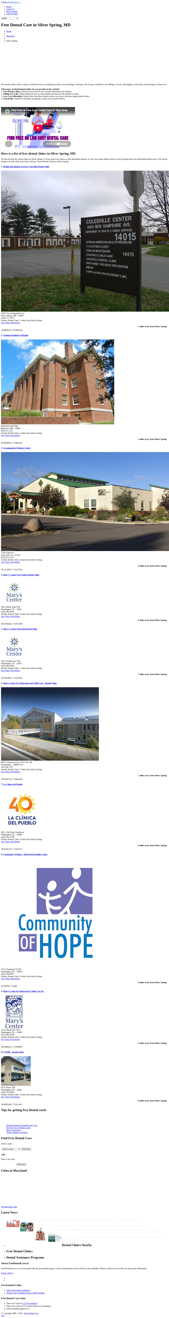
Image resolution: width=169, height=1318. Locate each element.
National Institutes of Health (15, 335)
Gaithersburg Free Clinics (17, 1178)
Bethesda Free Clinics (15, 1190)
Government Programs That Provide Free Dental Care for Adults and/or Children (98, 1235)
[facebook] (6, 1278)
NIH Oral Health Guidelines (18, 1290)
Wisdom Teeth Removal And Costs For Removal (42, 1218)
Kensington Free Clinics (16, 1181)
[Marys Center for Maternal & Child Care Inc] (14, 1027)
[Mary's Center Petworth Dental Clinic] (14, 659)
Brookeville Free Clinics (16, 1200)
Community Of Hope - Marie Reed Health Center (25, 854)
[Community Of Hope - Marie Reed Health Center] (55, 967)
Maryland (10, 36)
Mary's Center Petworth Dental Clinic (20, 629)
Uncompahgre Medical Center (16, 448)
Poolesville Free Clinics (16, 1183)
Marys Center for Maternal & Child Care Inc (23, 991)
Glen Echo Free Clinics (16, 1193)
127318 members (30, 1303)
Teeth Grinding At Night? (17, 1132)
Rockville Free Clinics (15, 1186)
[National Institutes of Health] (57, 423)
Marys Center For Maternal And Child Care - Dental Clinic (30, 683)
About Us (10, 9)
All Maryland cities (9, 1207)
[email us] (6, 1280)
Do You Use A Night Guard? (18, 1128)
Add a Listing (12, 14)
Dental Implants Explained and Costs (21, 1125)
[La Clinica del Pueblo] (22, 830)
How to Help (11, 11)
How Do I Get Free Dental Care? (49, 1223)
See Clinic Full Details (10, 323)
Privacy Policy (7, 1273)
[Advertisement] (84, 62)
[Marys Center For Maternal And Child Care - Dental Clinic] (50, 760)
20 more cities (12, 1202)
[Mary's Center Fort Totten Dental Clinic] (14, 604)
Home (8, 7)
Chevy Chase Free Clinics (17, 1176)
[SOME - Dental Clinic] (16, 1085)
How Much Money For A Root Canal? (65, 1227)
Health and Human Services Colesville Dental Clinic (26, 167)
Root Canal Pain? (13, 1130)
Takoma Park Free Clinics (17, 1188)
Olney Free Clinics (14, 1197)
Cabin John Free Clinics (16, 1195)
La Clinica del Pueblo (12, 784)
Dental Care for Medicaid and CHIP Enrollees (25, 1293)
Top (2, 1316)
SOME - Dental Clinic (14, 1052)
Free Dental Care (31, 1313)
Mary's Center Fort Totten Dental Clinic (21, 575)
